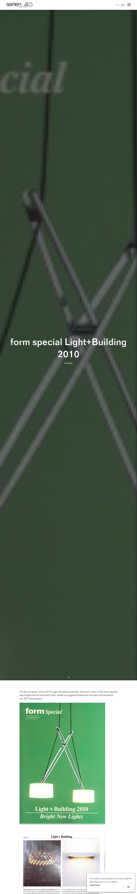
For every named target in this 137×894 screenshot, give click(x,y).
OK (128, 887)
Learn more (95, 885)
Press (69, 363)
